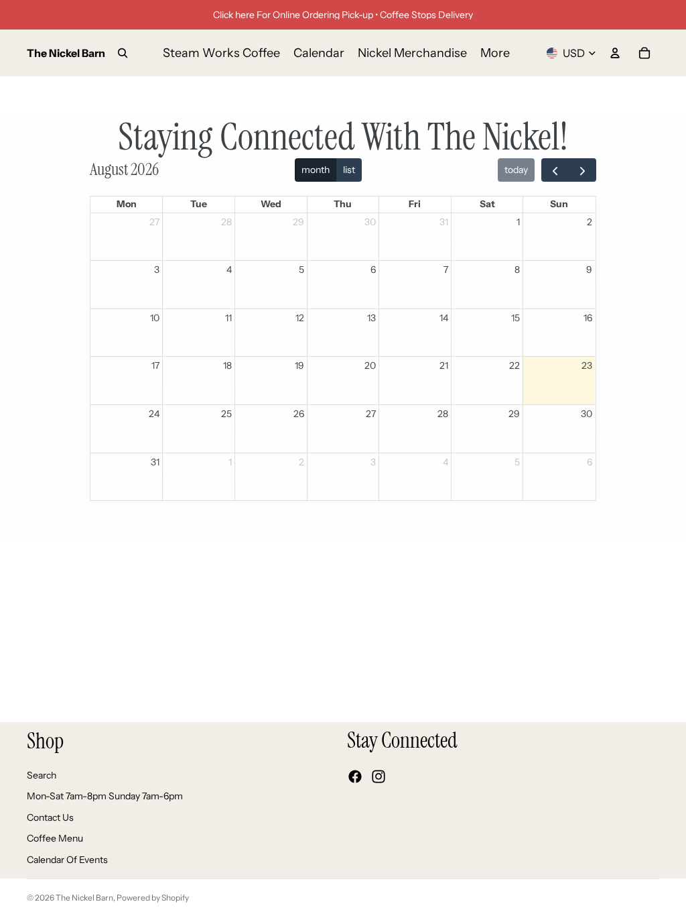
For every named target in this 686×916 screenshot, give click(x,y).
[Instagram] (378, 776)
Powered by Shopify (153, 898)
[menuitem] (495, 53)
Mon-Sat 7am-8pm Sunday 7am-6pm (105, 796)
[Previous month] (555, 170)
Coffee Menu (55, 838)
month (315, 170)
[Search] (122, 53)
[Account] (615, 53)
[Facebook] (355, 776)
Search (41, 774)
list (349, 170)
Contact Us (50, 817)
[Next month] (582, 170)
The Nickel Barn (84, 898)
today (516, 170)
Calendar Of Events (67, 860)
